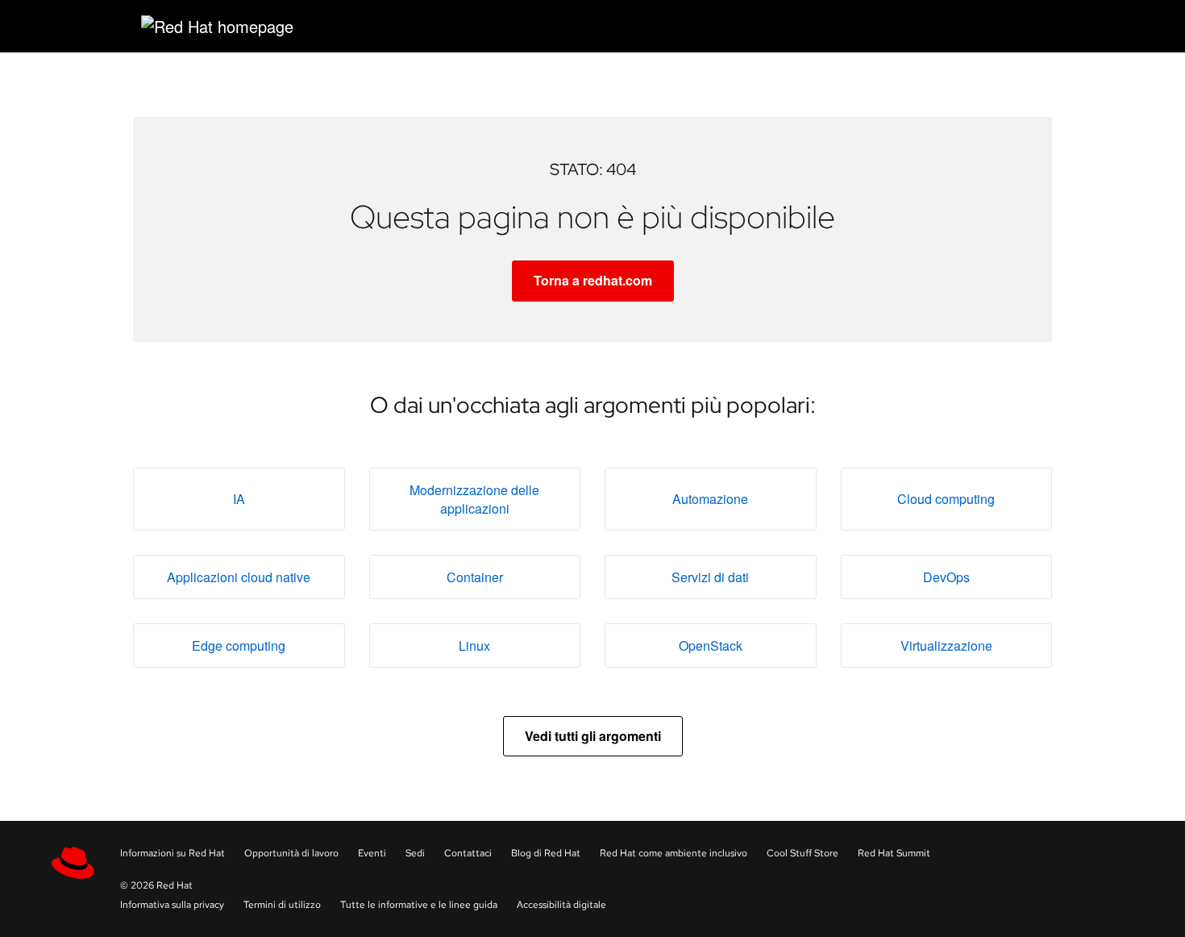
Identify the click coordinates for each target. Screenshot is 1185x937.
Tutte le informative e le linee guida (418, 904)
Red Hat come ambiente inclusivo (673, 853)
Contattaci (468, 853)
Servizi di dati (710, 577)
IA (239, 498)
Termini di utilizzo (282, 904)
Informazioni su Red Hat (172, 853)
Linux (474, 645)
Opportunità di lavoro (291, 853)
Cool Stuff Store (802, 853)
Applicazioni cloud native (238, 577)
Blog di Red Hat (545, 853)
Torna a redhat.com (593, 280)
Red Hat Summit (894, 853)
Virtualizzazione (946, 645)
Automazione (710, 498)
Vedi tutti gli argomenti (593, 736)
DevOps (946, 577)
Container (475, 577)
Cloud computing (946, 498)
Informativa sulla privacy (172, 904)
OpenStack (710, 645)
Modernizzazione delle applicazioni (474, 499)
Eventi (372, 853)
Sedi (415, 853)
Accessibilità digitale (561, 904)
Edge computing (238, 645)
